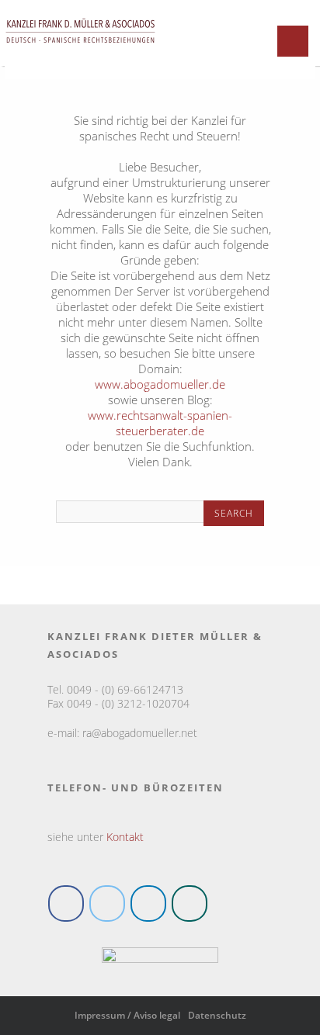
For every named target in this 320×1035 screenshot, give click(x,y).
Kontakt (125, 836)
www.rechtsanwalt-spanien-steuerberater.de (160, 422)
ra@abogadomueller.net (139, 732)
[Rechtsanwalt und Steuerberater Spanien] (80, 50)
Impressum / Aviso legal (127, 1015)
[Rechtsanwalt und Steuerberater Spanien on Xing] (189, 903)
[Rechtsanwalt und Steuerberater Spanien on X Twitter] (107, 903)
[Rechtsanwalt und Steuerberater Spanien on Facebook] (66, 903)
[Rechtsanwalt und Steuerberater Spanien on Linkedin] (148, 903)
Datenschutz (217, 1015)
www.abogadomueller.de (160, 384)
